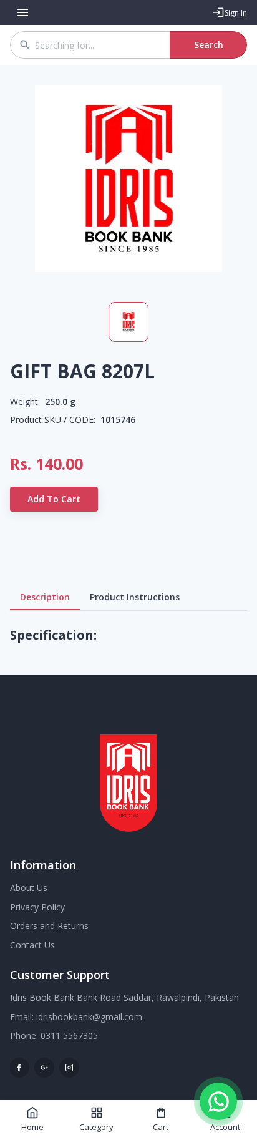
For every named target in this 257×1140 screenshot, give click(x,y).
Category (96, 1127)
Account (225, 1127)
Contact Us (32, 945)
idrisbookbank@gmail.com (89, 1017)
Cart (160, 1127)
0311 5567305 (69, 1035)
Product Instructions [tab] (135, 597)
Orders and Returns (49, 926)
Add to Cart (53, 499)
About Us (28, 888)
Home (32, 1127)
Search (208, 45)
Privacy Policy (37, 907)
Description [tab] (45, 597)
